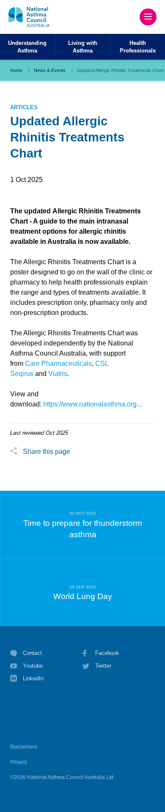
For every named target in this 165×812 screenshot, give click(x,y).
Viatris (57, 373)
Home (16, 70)
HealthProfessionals (138, 46)
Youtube (33, 666)
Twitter (103, 666)
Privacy (18, 762)
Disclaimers (23, 747)
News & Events (50, 70)
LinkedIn (33, 678)
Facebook (107, 653)
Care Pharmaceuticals (58, 363)
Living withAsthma (82, 46)
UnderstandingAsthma (27, 46)
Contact (32, 653)
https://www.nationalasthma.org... (92, 404)
